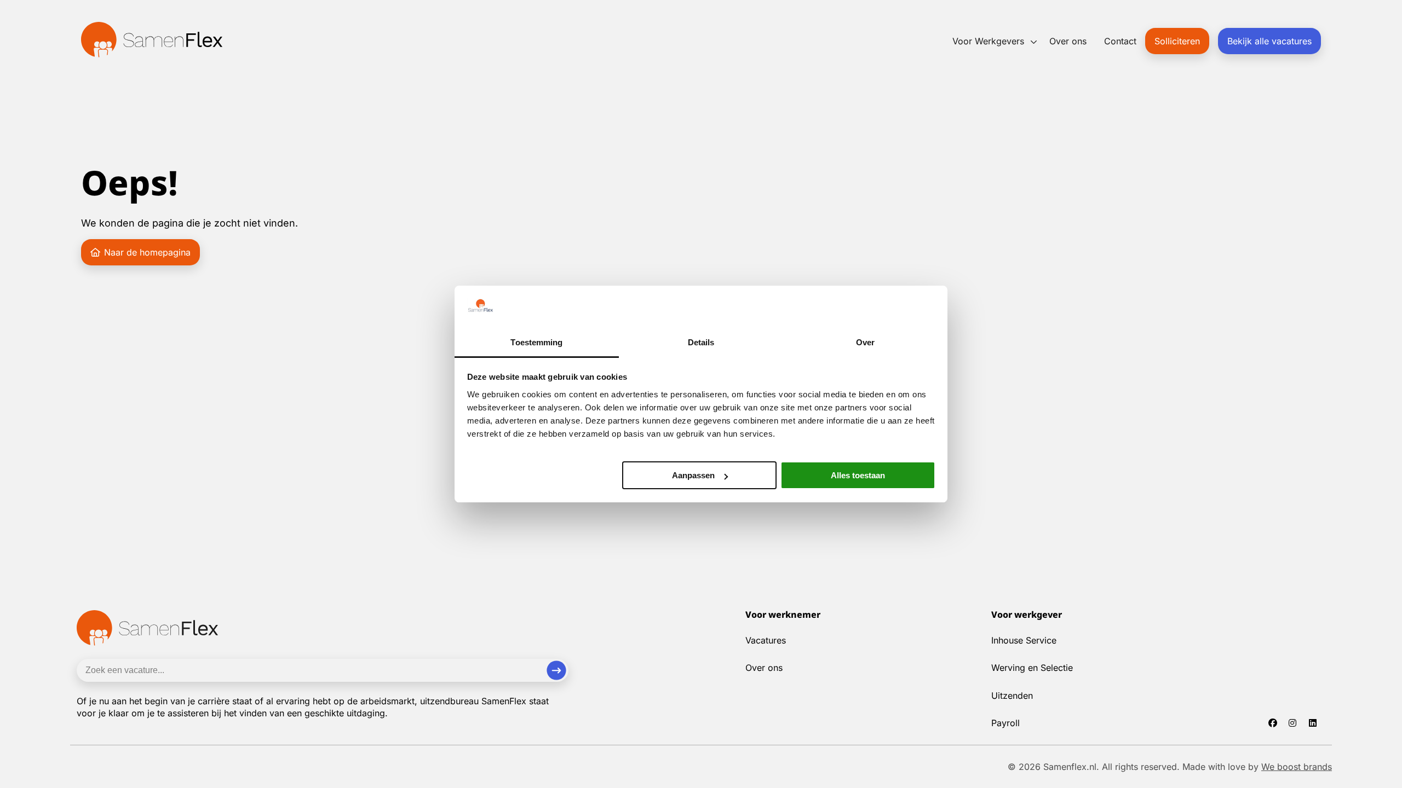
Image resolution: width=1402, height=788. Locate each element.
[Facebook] (1276, 723)
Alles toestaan (858, 475)
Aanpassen (693, 475)
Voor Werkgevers (988, 41)
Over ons (1068, 41)
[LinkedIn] (1317, 723)
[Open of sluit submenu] (1034, 42)
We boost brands (1296, 766)
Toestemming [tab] (536, 342)
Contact (1120, 41)
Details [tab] (701, 342)
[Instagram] (1297, 723)
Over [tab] (865, 342)
